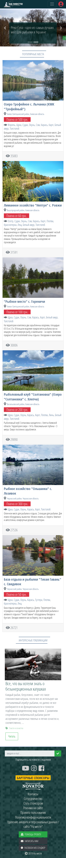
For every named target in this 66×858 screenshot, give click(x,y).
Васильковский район (15, 404)
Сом (38, 125)
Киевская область (37, 114)
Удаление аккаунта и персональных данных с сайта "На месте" (33, 824)
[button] (5, 27)
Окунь (32, 125)
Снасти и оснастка (16, 728)
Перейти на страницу (19, 38)
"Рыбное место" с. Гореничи (24, 301)
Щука (18, 125)
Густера (38, 600)
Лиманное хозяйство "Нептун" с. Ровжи (33, 205)
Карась (44, 125)
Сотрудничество (33, 798)
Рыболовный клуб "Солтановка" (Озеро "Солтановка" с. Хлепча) (33, 396)
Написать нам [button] (31, 841)
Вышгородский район (15, 210)
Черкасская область (31, 498)
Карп (51, 125)
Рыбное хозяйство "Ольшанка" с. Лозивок (28, 491)
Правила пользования (33, 812)
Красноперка (10, 225)
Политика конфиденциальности (33, 817)
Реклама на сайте (33, 807)
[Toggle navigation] (52, 4)
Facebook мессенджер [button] (34, 848)
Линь (51, 415)
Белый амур (28, 225)
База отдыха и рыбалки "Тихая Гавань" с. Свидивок (32, 581)
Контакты (33, 794)
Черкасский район (14, 498)
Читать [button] (11, 736)
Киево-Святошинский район (18, 114)
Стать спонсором (33, 803)
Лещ (20, 225)
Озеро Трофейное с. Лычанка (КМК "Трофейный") (29, 106)
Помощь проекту (33, 834)
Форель (11, 125)
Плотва (50, 221)
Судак (25, 125)
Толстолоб (14, 128)
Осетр (10, 221)
